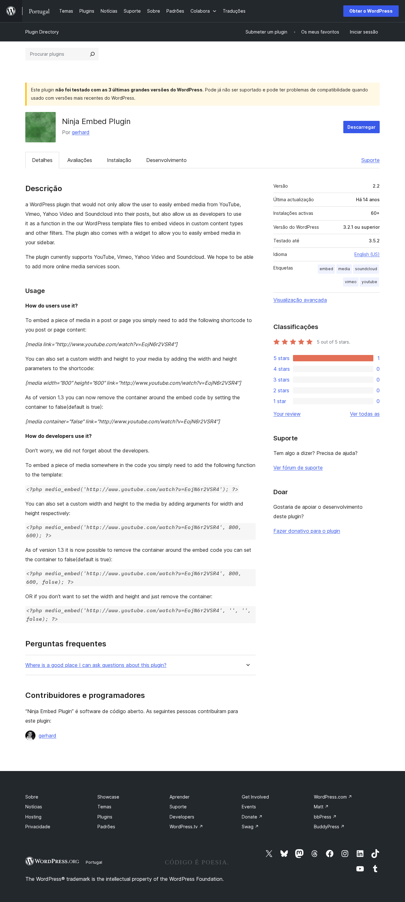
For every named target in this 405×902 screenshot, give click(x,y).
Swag (250, 826)
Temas (104, 806)
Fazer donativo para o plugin (306, 531)
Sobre (31, 796)
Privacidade (37, 826)
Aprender (180, 796)
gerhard (81, 132)
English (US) (367, 254)
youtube (369, 281)
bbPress (325, 816)
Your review (287, 414)
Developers (182, 816)
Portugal (94, 862)
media (344, 268)
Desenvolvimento (166, 160)
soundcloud (366, 268)
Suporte (370, 160)
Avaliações (79, 160)
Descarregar (361, 127)
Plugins (104, 816)
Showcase (108, 796)
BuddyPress (329, 826)
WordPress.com (333, 796)
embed (326, 268)
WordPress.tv (186, 826)
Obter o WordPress (371, 11)
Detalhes (42, 160)
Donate (252, 816)
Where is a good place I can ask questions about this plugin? (95, 665)
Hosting (33, 816)
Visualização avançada (300, 300)
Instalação (119, 160)
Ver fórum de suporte (298, 467)
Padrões (106, 826)
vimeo (351, 281)
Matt (321, 806)
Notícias (33, 806)
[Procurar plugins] (92, 54)
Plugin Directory (42, 31)
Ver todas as (365, 414)
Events (249, 806)
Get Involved (255, 796)
